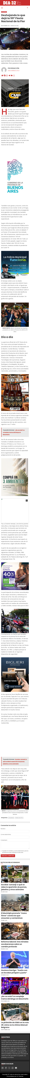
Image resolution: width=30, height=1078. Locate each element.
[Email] (11, 75)
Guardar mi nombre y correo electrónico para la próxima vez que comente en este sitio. (15, 851)
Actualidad (4, 11)
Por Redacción (13, 68)
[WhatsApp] (7, 75)
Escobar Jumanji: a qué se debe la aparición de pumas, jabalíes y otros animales (15, 874)
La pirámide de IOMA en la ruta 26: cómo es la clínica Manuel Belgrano (15, 1012)
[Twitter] (2, 75)
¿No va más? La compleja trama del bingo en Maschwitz (15, 986)
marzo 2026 (5, 949)
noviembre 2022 (6, 25)
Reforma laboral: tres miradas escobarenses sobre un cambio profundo (15, 931)
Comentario (4, 840)
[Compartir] (14, 75)
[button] (27, 501)
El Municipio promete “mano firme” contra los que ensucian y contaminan (15, 902)
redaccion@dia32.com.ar (13, 70)
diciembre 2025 (6, 1001)
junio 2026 (4, 891)
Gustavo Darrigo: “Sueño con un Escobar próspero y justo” (15, 959)
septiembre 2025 (6, 1029)
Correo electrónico (6, 834)
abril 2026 (4, 920)
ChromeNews (10, 1076)
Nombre (3, 828)
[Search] (27, 7)
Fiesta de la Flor (19, 817)
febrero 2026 (5, 975)
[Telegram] (9, 75)
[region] (15, 510)
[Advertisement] (15, 741)
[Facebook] (4, 75)
